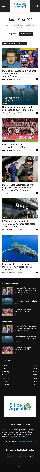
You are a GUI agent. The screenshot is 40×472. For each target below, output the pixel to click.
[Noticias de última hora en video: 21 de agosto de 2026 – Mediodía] (20, 94)
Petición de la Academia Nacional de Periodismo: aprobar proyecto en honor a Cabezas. (19, 73)
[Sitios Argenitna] (20, 406)
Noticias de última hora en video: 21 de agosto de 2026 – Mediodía (20, 108)
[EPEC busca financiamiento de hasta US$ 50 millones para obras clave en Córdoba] (20, 208)
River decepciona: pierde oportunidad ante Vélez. (14, 146)
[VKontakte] (30, 456)
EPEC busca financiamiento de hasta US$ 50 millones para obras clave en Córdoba (18, 224)
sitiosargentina (7, 79)
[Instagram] (25, 456)
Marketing (5, 217)
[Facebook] (15, 456)
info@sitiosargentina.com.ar (27, 441)
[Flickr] (20, 456)
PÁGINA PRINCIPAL (26, 34)
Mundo (5, 103)
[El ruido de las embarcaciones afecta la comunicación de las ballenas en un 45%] (20, 248)
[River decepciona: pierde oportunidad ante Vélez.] (20, 130)
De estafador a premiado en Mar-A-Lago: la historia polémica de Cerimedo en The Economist (19, 187)
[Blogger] (9, 456)
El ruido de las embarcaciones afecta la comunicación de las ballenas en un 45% (17, 267)
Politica (5, 181)
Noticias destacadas (8, 141)
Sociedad (5, 67)
